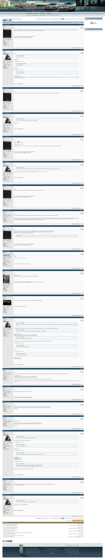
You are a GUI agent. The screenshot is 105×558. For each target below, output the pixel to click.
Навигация (49, 13)
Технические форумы (34, 15)
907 (55, 19)
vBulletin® (55, 549)
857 (53, 19)
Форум (33, 10)
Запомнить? (48, 2)
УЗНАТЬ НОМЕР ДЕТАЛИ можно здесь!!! (13, 19)
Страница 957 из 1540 (40, 19)
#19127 (82, 185)
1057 (73, 19)
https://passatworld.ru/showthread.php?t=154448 (69, 77)
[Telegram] (7, 20)
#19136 (82, 401)
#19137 (82, 415)
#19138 (82, 430)
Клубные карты (54, 10)
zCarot (54, 553)
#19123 (82, 87)
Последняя (81, 19)
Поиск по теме (79, 22)
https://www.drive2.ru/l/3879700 (41, 171)
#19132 (82, 295)
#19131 (82, 270)
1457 (75, 19)
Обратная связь (69, 545)
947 (57, 19)
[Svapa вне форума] (7, 34)
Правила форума (64, 10)
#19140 (82, 494)
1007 (70, 19)
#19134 (82, 368)
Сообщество (36, 13)
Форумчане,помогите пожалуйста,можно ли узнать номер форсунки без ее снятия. (18, 532)
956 (60, 19)
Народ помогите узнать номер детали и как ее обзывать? (13, 535)
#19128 (82, 210)
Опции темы (74, 22)
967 (68, 19)
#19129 (82, 225)
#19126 (82, 161)
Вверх (82, 47)
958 (64, 19)
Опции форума (42, 13)
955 (58, 19)
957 (62, 19)
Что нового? (46, 10)
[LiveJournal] (10, 20)
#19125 (82, 136)
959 (66, 19)
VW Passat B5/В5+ (42, 15)
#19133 (82, 317)
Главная (28, 10)
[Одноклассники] (9, 20)
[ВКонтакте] (3, 20)
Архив (74, 545)
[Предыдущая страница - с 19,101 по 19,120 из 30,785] (48, 19)
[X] (4, 20)
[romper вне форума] (7, 57)
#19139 (82, 478)
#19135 (82, 386)
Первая (46, 19)
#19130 (82, 250)
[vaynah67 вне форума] (7, 302)
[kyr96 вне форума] (6, 279)
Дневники (39, 10)
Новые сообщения (29, 13)
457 (51, 19)
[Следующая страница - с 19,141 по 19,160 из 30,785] (77, 19)
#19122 (82, 49)
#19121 (82, 24)
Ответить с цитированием (76, 47)
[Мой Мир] (6, 20)
